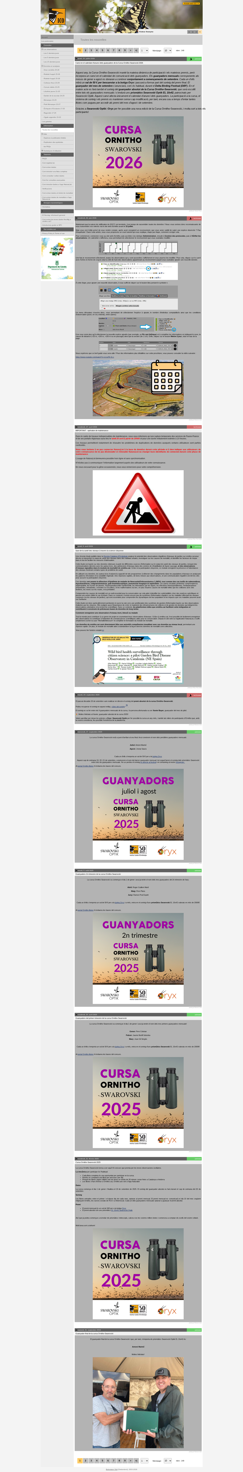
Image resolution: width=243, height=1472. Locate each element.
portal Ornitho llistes (86, 766)
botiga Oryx (157, 756)
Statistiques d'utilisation (52, 151)
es (193, 32)
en (196, 32)
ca (189, 32)
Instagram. (180, 762)
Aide (45, 134)
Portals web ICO (190, 3)
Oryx (124, 1208)
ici (103, 630)
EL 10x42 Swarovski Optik (122, 1210)
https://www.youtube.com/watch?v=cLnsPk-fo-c (95, 357)
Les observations (50, 49)
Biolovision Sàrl (112, 1469)
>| (136, 50)
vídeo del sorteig (118, 707)
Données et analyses (51, 66)
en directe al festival (148, 762)
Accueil (44, 37)
